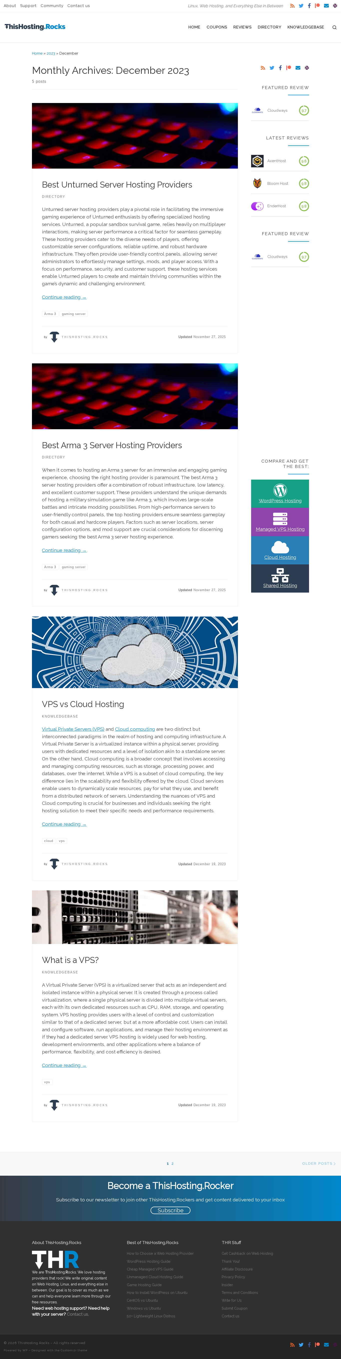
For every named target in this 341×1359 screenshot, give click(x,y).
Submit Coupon (234, 1308)
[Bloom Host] (257, 183)
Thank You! (231, 1261)
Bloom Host (277, 183)
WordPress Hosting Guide (148, 1261)
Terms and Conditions (240, 1292)
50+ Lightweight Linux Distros (151, 1316)
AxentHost (276, 161)
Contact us (230, 1316)
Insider (227, 1285)
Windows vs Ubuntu (144, 1308)
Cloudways (277, 110)
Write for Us (232, 1300)
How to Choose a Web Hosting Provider (160, 1253)
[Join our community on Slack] (335, 6)
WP (25, 1350)
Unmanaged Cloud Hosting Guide (155, 1277)
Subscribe (170, 1210)
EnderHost (276, 206)
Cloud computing (135, 729)
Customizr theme (74, 1350)
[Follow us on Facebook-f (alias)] (309, 6)
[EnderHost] (257, 206)
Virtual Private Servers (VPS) (73, 729)
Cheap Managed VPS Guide (150, 1269)
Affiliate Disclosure (237, 1269)
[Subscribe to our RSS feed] (292, 6)
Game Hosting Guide (144, 1285)
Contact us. (78, 1314)
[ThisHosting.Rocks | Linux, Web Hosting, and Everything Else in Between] (35, 26)
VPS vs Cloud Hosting (83, 704)
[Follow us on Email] (326, 6)
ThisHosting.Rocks (85, 336)
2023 (51, 53)
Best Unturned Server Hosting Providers (117, 185)
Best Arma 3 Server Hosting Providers (112, 445)
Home (37, 53)
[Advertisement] (280, 363)
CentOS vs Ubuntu (142, 1300)
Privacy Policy (233, 1277)
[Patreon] (317, 6)
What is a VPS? (70, 960)
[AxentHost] (257, 161)
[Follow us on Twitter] (301, 6)
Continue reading (64, 297)
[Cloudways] (257, 110)
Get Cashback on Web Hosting (247, 1253)
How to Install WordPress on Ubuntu (157, 1292)
